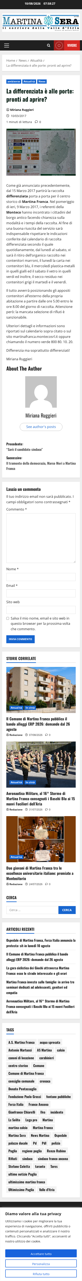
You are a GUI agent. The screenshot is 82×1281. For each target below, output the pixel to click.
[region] (41, 1244)
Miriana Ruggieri (22, 110)
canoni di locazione (21, 1057)
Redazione (15, 735)
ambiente (14, 81)
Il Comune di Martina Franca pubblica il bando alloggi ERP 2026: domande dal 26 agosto (38, 724)
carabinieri (46, 1057)
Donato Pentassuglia (22, 1088)
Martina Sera (17, 1135)
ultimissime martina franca (26, 1181)
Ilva (42, 1112)
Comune (38, 1065)
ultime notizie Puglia (22, 1174)
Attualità (29, 81)
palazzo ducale (18, 1143)
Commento (16, 509)
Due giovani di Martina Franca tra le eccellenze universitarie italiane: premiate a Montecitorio (39, 873)
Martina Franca (43, 1127)
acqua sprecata (50, 1042)
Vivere (72, 45)
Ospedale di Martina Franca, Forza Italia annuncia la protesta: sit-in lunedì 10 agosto (40, 943)
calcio (61, 1050)
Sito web (13, 602)
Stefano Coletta (19, 1166)
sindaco (27, 1158)
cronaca (45, 1081)
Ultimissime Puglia (21, 1189)
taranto (40, 1166)
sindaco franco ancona (53, 1158)
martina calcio (18, 1127)
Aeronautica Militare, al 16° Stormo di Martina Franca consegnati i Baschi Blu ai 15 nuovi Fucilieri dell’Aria (40, 798)
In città (30, 707)
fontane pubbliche (58, 1096)
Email (12, 585)
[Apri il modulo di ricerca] (48, 45)
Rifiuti (12, 1158)
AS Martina (44, 1050)
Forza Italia (15, 1104)
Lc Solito (14, 1119)
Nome (12, 569)
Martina (47, 1119)
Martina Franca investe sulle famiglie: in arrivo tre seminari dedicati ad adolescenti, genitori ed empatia (40, 987)
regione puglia (32, 1150)
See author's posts (41, 426)
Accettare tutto (41, 1254)
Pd (35, 1143)
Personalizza (41, 1264)
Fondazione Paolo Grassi (24, 1096)
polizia (56, 1143)
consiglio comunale (21, 1081)
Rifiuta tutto (41, 1274)
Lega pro (31, 1119)
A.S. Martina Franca (21, 1042)
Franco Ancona (38, 1104)
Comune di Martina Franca (26, 1073)
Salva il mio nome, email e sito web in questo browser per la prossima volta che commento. (40, 623)
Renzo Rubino (56, 1150)
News (41, 81)
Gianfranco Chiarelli (21, 1112)
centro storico (18, 1065)
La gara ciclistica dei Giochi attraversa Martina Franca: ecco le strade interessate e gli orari (37, 970)
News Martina (40, 1135)
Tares (54, 1166)
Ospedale (60, 1135)
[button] (6, 45)
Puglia (12, 1150)
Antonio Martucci (20, 1050)
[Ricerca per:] (32, 910)
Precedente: (24, 446)
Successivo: (41, 463)
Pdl (44, 1143)
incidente (56, 1112)
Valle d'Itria (46, 1189)
